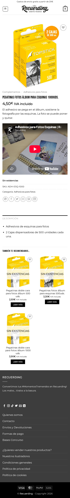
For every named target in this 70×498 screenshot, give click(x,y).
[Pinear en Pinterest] (29, 199)
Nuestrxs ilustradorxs (16, 456)
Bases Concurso (12, 440)
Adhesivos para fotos (35, 92)
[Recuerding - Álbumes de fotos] (35, 9)
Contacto (8, 421)
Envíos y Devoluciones (17, 427)
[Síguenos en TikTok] (12, 405)
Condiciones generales (17, 462)
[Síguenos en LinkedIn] (24, 405)
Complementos (11, 92)
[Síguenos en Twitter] (16, 405)
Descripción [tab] (10, 218)
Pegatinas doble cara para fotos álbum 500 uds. (18, 293)
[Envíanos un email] (20, 405)
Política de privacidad (16, 468)
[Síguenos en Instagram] (8, 405)
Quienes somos (12, 414)
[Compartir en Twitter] (17, 199)
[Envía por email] (23, 199)
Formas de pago (13, 433)
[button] (5, 9)
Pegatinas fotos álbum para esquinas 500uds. (52, 292)
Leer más (18, 305)
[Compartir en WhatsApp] (5, 199)
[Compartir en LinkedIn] (34, 199)
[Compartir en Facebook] (11, 199)
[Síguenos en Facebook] (4, 405)
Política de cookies (14, 475)
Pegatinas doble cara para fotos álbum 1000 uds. (18, 350)
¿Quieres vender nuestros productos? (27, 450)
